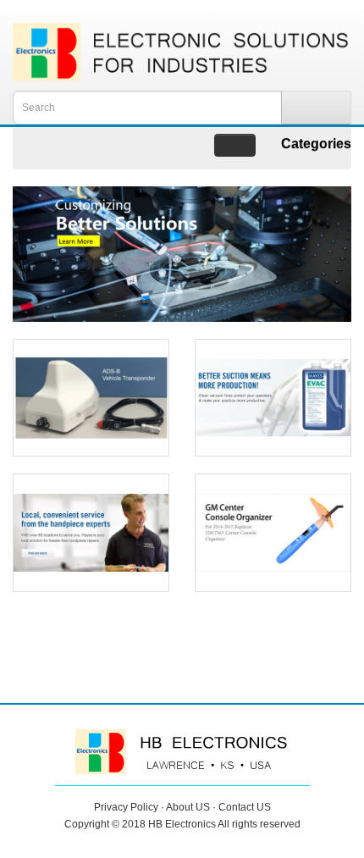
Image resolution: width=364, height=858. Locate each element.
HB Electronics (182, 824)
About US (188, 807)
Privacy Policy (126, 807)
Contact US (244, 807)
